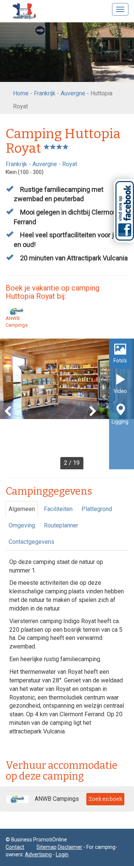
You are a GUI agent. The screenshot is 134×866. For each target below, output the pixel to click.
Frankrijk (44, 93)
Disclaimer (70, 847)
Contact (15, 847)
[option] (67, 404)
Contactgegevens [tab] (31, 541)
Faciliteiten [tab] (58, 509)
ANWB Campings (17, 321)
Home (21, 93)
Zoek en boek (105, 799)
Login (62, 854)
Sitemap (46, 847)
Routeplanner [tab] (61, 525)
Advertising (38, 854)
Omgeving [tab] (22, 525)
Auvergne (73, 93)
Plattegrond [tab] (97, 509)
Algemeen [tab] (22, 509)
